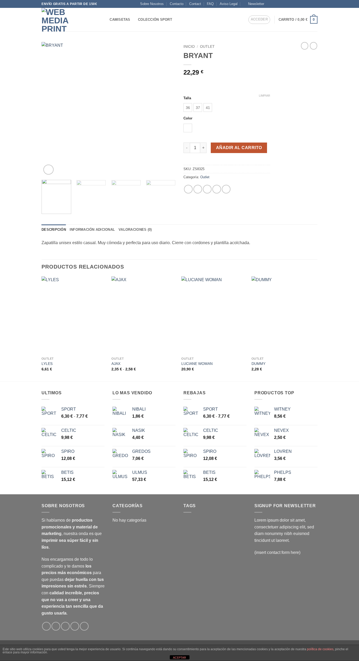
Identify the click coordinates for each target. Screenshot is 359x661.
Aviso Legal (229, 4)
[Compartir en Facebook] (188, 189)
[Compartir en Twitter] (197, 189)
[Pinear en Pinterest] (216, 189)
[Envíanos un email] (299, 4)
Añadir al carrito (239, 147)
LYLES (47, 363)
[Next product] (304, 45)
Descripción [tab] (54, 230)
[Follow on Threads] (294, 4)
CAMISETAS (120, 20)
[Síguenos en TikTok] (279, 4)
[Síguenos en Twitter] (289, 4)
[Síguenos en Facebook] (269, 4)
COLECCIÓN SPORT (155, 20)
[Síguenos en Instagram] (274, 4)
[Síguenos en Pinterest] (309, 4)
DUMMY (258, 363)
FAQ (210, 4)
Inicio (189, 47)
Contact (195, 4)
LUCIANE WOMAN (197, 363)
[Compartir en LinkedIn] (226, 189)
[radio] (187, 107)
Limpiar (264, 95)
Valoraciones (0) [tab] (135, 230)
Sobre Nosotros (152, 4)
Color (187, 118)
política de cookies (320, 649)
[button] (253, 4)
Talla (187, 98)
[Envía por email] (207, 189)
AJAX (115, 363)
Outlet (207, 47)
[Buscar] (104, 20)
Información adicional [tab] (92, 230)
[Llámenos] (304, 4)
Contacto (176, 4)
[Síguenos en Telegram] (314, 4)
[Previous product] (313, 45)
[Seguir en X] (284, 4)
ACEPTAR (179, 657)
